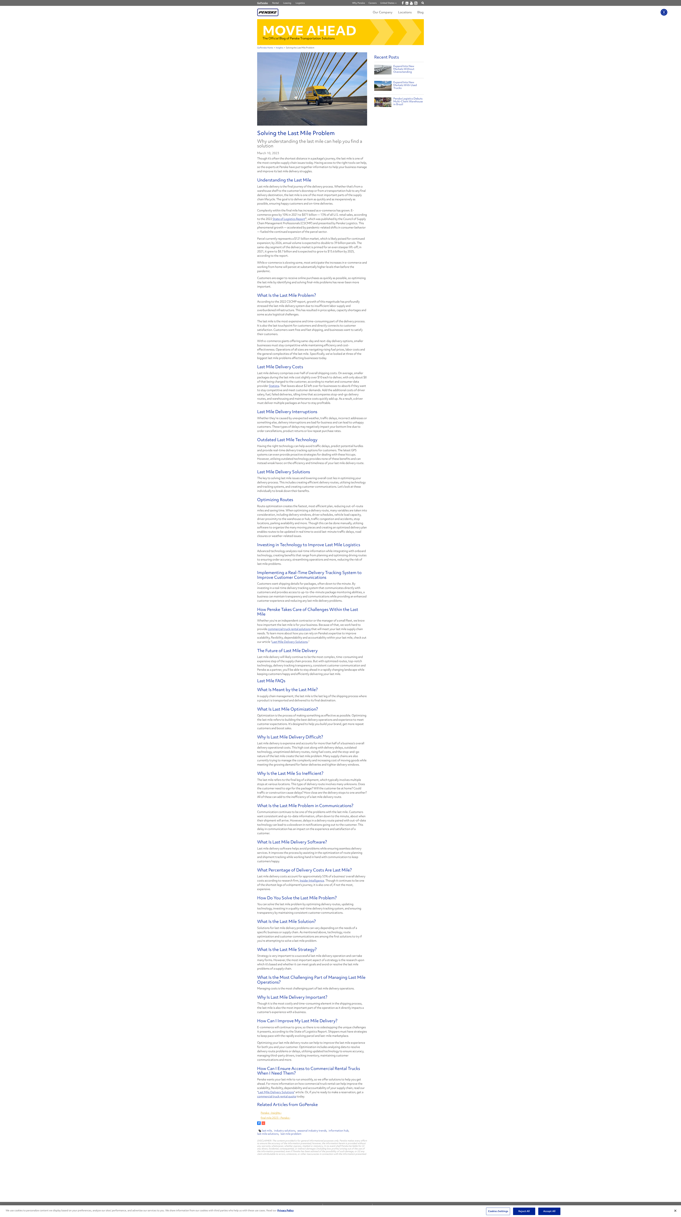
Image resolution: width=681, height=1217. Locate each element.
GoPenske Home (265, 47)
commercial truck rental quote (276, 1096)
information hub (338, 1130)
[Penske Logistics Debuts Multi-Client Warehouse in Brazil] (383, 103)
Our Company (382, 12)
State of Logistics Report (289, 219)
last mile (267, 1130)
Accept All (549, 1211)
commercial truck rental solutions (289, 629)
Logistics (300, 2)
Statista (274, 386)
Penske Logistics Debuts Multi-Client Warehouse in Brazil (408, 101)
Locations (405, 12)
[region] (340, 1211)
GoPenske (262, 2)
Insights (279, 47)
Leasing (287, 2)
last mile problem (291, 1134)
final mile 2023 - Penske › (275, 1118)
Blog (420, 12)
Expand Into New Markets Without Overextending (403, 69)
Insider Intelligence (312, 880)
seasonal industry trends (311, 1130)
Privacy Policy (285, 1210)
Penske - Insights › (271, 1113)
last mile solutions (267, 1134)
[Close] (675, 1211)
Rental (275, 2)
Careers (373, 2)
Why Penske (358, 2)
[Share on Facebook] (259, 1123)
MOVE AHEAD (309, 31)
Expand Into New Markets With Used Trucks (405, 85)
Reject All (524, 1211)
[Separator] (263, 1123)
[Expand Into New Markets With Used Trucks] (383, 86)
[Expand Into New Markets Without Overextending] (383, 70)
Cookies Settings (498, 1211)
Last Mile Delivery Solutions (290, 642)
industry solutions (284, 1130)
